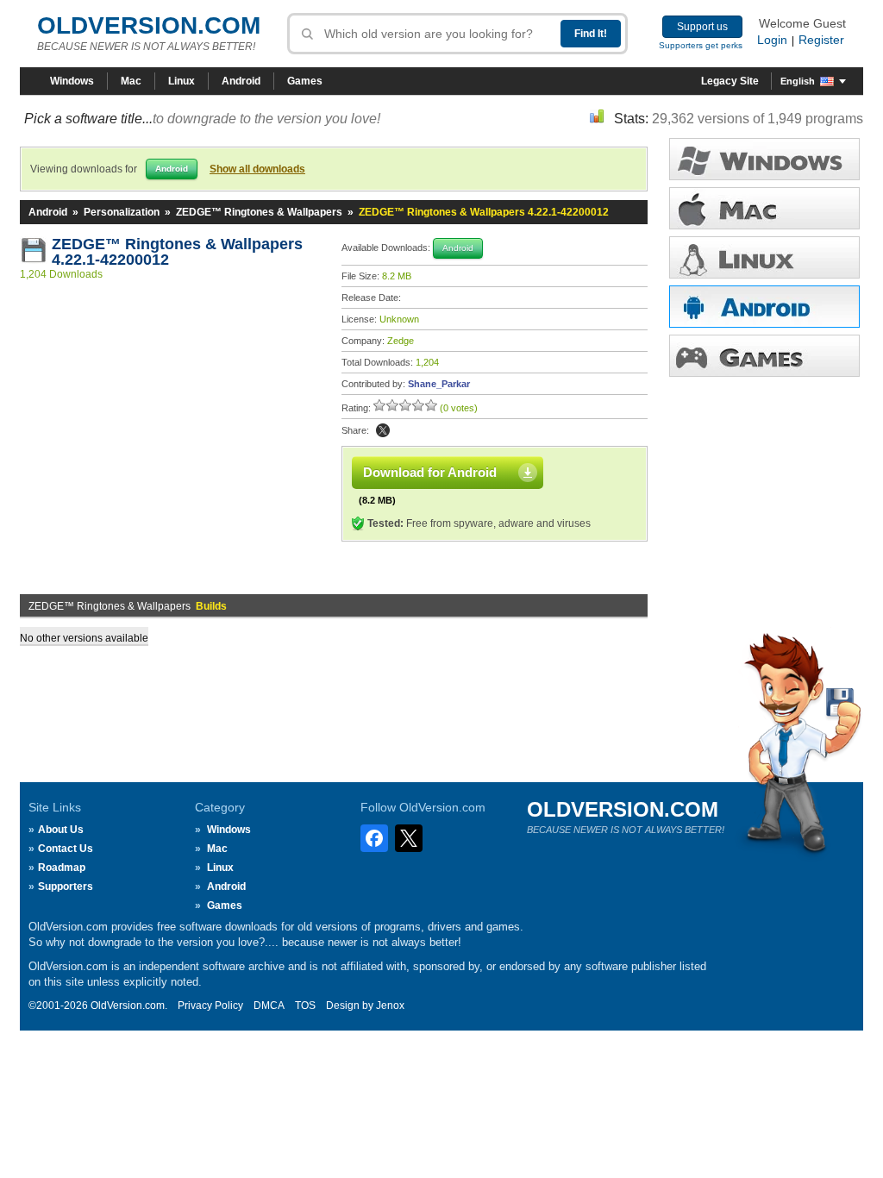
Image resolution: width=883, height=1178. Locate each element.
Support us (702, 27)
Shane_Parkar (439, 384)
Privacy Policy (210, 1005)
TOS (305, 1005)
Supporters (65, 886)
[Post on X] (383, 430)
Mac (131, 81)
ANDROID (764, 306)
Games (305, 81)
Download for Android (430, 472)
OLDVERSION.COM (148, 25)
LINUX (764, 257)
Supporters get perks (700, 45)
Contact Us (65, 849)
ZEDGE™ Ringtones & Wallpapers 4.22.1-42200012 (179, 251)
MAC (764, 208)
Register (821, 40)
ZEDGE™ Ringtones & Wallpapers (259, 212)
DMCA (269, 1005)
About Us (61, 830)
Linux (181, 81)
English (797, 81)
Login (772, 40)
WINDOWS (764, 159)
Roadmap (61, 868)
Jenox (390, 1005)
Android (241, 81)
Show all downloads (257, 169)
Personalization (122, 212)
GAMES (764, 356)
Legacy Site (730, 81)
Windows (72, 81)
